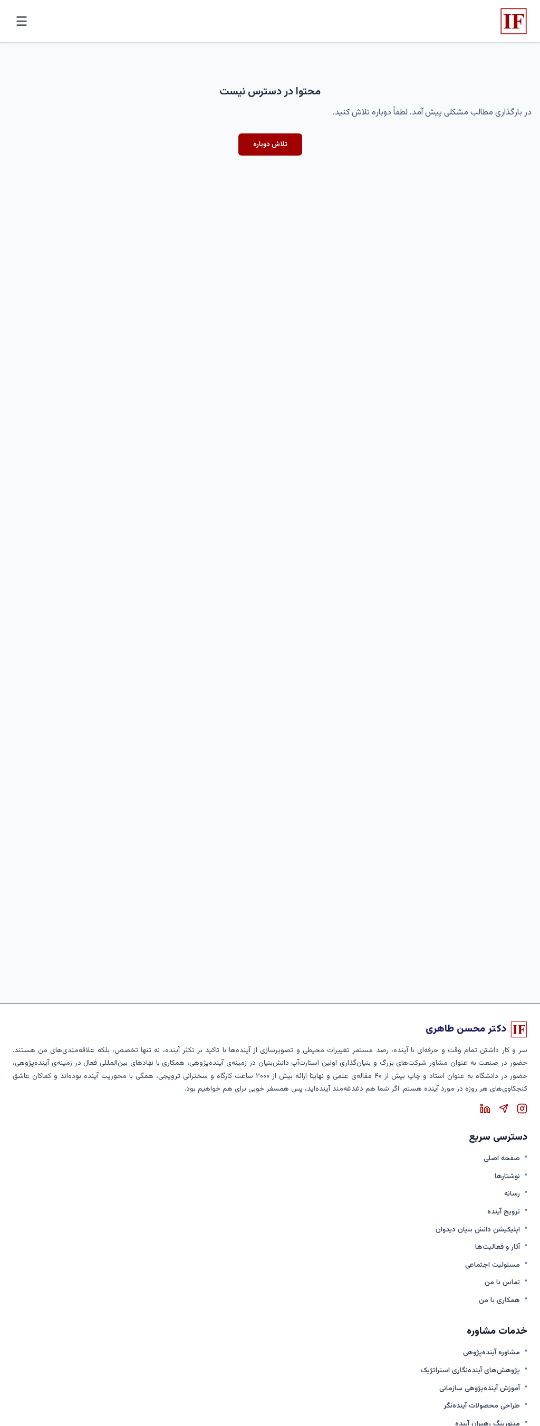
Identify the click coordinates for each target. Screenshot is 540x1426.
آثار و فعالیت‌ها (497, 1246)
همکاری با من (499, 1300)
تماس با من (502, 1282)
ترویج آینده (503, 1211)
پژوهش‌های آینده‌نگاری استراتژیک (470, 1370)
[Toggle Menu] (22, 21)
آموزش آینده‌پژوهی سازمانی (479, 1388)
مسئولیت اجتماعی (492, 1264)
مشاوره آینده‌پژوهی (491, 1352)
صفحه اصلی (502, 1158)
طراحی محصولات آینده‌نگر (481, 1405)
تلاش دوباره (270, 144)
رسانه (512, 1193)
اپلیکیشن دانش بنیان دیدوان (478, 1229)
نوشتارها (507, 1176)
